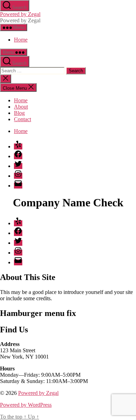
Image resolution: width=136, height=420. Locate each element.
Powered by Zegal (20, 14)
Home (21, 40)
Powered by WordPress (26, 405)
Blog (19, 113)
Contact (22, 119)
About (21, 107)
